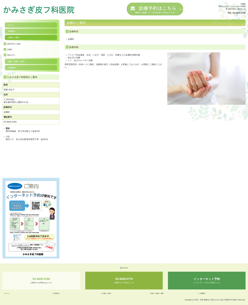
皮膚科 (9, 49)
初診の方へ (11, 55)
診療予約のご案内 (14, 44)
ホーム (11, 25)
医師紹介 (12, 31)
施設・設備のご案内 (16, 61)
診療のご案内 (13, 37)
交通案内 (12, 68)
